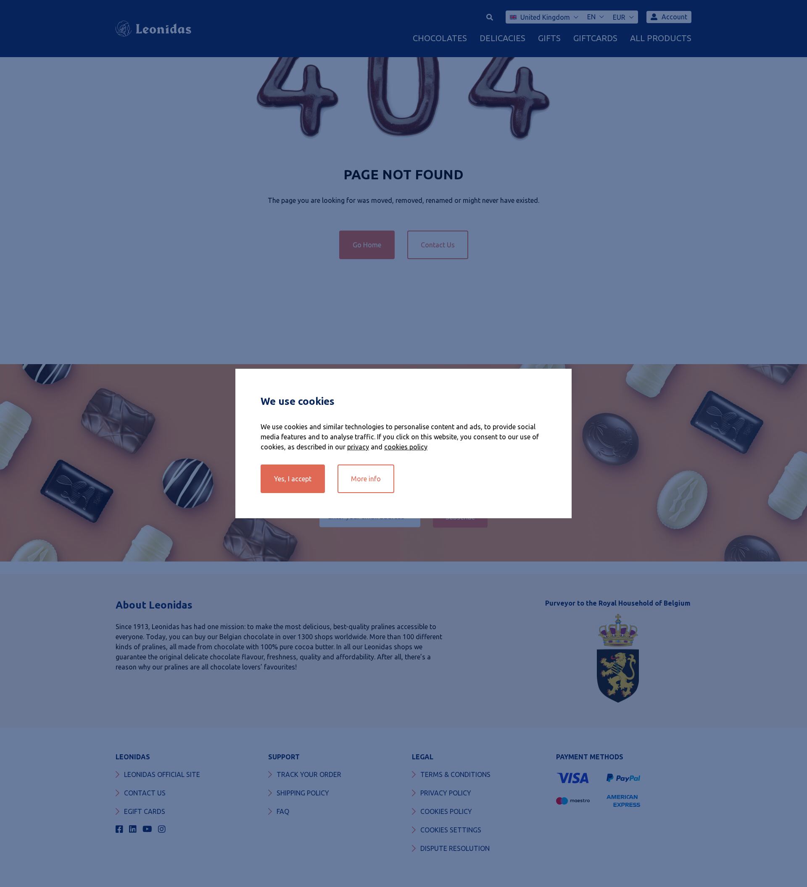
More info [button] (366, 479)
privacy (358, 447)
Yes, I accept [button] (292, 479)
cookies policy (405, 447)
